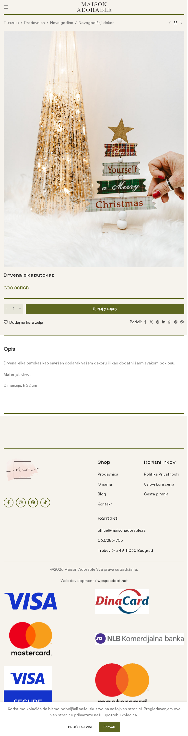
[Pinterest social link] (157, 322)
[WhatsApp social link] (170, 322)
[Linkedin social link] (164, 322)
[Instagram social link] (21, 502)
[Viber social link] (182, 322)
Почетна (11, 22)
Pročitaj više (81, 727)
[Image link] (22, 469)
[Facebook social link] (145, 322)
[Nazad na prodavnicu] (175, 23)
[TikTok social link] (45, 502)
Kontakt (105, 504)
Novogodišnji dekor (96, 22)
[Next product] (181, 23)
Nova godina (61, 22)
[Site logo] (94, 6)
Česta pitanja (156, 493)
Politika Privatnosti (161, 474)
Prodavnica (34, 22)
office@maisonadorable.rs (122, 530)
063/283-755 (110, 540)
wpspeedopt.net (112, 580)
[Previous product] (170, 23)
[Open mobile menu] (6, 7)
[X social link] (151, 322)
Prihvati (109, 727)
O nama (105, 484)
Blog (102, 493)
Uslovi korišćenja (159, 484)
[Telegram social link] (176, 322)
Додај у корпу (105, 308)
